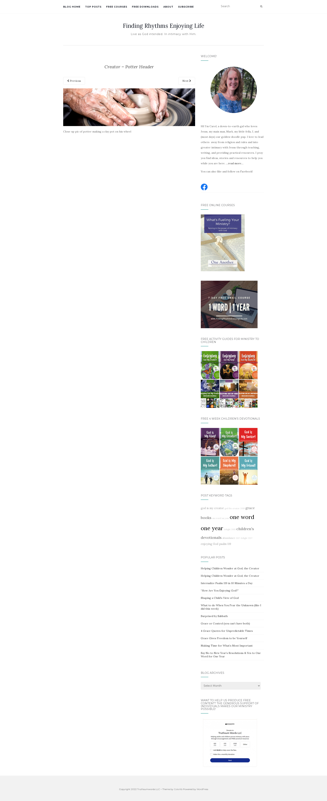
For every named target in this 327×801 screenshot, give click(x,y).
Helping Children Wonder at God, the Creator (230, 568)
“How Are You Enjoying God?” (220, 590)
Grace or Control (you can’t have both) (225, 623)
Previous (75, 81)
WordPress (202, 789)
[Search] (261, 6)
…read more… (234, 163)
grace (250, 508)
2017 (250, 538)
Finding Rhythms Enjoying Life (163, 26)
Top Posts (93, 6)
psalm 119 (225, 544)
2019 (233, 529)
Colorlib (178, 789)
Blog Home (71, 6)
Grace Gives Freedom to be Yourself (224, 638)
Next (185, 81)
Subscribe (186, 6)
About (168, 6)
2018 (242, 508)
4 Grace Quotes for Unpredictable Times (227, 631)
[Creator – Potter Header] (129, 107)
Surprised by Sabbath (214, 616)
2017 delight (241, 538)
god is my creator (212, 508)
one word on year (220, 518)
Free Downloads (145, 6)
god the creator (232, 508)
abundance (228, 537)
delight (227, 529)
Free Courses (116, 6)
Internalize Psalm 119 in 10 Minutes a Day (226, 583)
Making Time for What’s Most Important (227, 645)
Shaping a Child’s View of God (220, 598)
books (206, 517)
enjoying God (209, 544)
